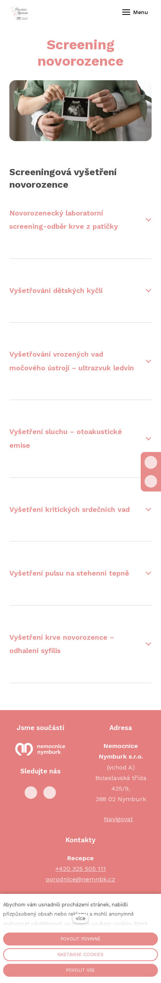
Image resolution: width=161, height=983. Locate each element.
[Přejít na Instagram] (49, 792)
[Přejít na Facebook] (31, 792)
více (81, 918)
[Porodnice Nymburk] (19, 12)
